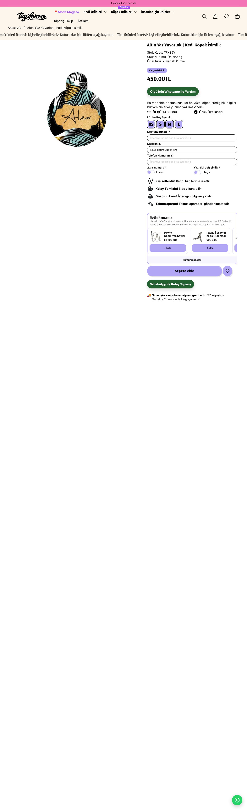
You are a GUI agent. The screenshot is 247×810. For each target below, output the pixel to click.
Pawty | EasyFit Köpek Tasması (216, 234)
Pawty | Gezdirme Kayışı (174, 234)
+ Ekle (167, 247)
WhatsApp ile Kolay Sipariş (170, 284)
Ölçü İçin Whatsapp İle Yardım (173, 91)
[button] (204, 16)
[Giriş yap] (215, 16)
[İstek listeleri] (226, 16)
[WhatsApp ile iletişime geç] (237, 800)
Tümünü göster (192, 259)
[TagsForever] (32, 16)
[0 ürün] (237, 16)
